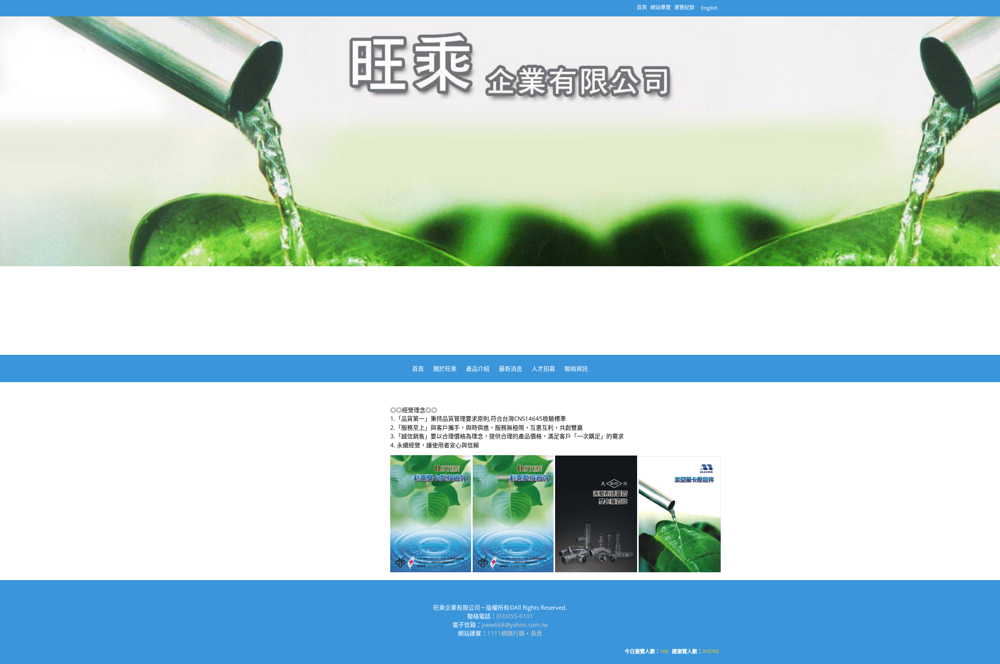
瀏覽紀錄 (684, 7)
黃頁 (536, 633)
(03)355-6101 (514, 616)
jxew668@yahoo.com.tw (515, 624)
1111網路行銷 (506, 633)
